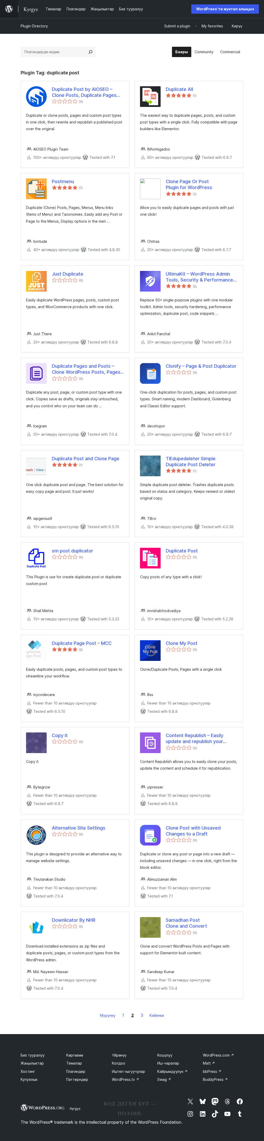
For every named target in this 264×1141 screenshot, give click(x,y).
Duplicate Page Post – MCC (82, 643)
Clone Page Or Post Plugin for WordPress (189, 184)
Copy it (60, 735)
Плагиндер (75, 1071)
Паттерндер (77, 1079)
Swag (164, 1079)
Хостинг (28, 1071)
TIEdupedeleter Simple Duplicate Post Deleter (191, 461)
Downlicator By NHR (73, 920)
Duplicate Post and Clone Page (85, 458)
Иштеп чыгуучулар (128, 1071)
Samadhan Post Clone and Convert (186, 923)
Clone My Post (181, 643)
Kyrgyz (75, 1108)
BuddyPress (215, 1079)
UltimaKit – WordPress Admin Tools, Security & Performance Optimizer (199, 277)
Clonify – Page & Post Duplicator (201, 366)
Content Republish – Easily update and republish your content (194, 739)
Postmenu (63, 181)
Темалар (74, 1063)
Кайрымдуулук (172, 1071)
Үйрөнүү (119, 1055)
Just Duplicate (67, 274)
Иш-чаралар (168, 1063)
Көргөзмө (74, 1055)
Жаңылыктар (32, 1063)
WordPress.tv (125, 1079)
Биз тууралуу (33, 1055)
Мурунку (108, 1015)
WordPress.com (218, 1055)
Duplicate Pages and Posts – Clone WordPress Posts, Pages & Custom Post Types (86, 369)
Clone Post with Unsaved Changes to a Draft (193, 831)
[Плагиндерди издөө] (90, 52)
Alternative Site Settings (78, 828)
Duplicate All (179, 89)
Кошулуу (164, 1055)
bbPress (212, 1071)
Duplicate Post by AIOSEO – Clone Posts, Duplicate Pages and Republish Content (84, 92)
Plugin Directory (34, 26)
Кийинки (157, 1015)
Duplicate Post (182, 550)
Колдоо (118, 1063)
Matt (209, 1063)
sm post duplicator (72, 550)
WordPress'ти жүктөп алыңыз (225, 9)
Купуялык (29, 1079)
